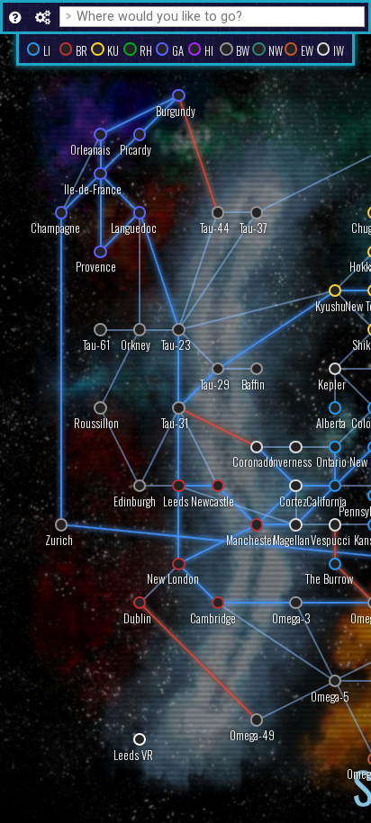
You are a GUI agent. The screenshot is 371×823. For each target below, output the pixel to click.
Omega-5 (330, 696)
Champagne (55, 228)
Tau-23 (176, 345)
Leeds (175, 501)
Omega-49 (252, 735)
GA (178, 50)
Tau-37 (253, 228)
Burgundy (175, 111)
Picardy (135, 150)
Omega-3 (291, 618)
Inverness (291, 462)
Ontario (331, 462)
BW (242, 50)
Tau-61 (96, 345)
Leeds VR (133, 755)
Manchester (251, 541)
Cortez (293, 501)
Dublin (137, 618)
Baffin (253, 384)
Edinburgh (134, 501)
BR (81, 50)
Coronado (253, 462)
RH (146, 50)
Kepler (332, 384)
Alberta (331, 423)
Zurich (59, 541)
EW (307, 50)
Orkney (135, 345)
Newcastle (212, 501)
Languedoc (134, 228)
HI (208, 50)
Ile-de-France (93, 189)
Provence (96, 267)
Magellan (291, 541)
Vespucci (330, 541)
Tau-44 (215, 228)
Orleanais (90, 150)
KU (113, 50)
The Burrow (329, 579)
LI (46, 50)
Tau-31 (174, 423)
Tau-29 (215, 384)
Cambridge (213, 618)
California (326, 501)
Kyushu (330, 306)
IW (338, 50)
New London (173, 579)
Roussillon (96, 423)
